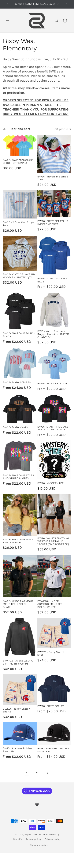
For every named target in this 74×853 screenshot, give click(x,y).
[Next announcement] (67, 4)
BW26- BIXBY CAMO (15, 427)
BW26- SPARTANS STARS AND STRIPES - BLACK (52, 428)
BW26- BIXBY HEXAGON (52, 383)
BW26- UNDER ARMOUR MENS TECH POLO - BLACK (18, 604)
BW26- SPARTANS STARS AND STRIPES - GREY (18, 477)
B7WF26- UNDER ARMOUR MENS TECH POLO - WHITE (51, 604)
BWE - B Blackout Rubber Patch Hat (53, 750)
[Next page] (47, 773)
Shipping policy (39, 845)
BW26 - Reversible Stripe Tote (52, 178)
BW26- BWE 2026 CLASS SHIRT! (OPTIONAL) (18, 162)
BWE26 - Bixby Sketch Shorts (16, 710)
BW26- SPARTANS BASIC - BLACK (19, 335)
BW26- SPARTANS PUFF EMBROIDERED (18, 541)
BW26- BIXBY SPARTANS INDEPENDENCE (52, 223)
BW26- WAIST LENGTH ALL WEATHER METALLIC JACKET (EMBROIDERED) (54, 541)
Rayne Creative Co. (35, 834)
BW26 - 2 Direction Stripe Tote (18, 224)
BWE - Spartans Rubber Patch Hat (17, 750)
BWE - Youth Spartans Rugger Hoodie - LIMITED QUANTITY (53, 334)
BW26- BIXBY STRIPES (17, 382)
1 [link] (27, 773)
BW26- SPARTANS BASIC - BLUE (53, 280)
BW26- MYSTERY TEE (50, 483)
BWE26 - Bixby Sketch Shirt (51, 654)
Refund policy (33, 839)
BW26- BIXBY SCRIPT (50, 706)
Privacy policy (53, 839)
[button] (7, 20)
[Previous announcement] (7, 4)
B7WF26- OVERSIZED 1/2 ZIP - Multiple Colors (18, 662)
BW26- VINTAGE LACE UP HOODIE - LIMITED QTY (19, 276)
